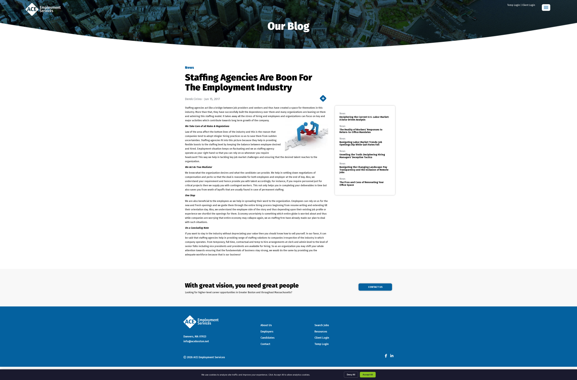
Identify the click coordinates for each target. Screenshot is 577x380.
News (189, 67)
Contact (265, 344)
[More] (323, 98)
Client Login (528, 5)
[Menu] (546, 7)
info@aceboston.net (196, 341)
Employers (267, 331)
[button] (375, 287)
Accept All (368, 374)
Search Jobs (321, 325)
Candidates (268, 337)
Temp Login (513, 5)
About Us (266, 325)
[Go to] (386, 356)
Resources (320, 331)
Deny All (351, 374)
